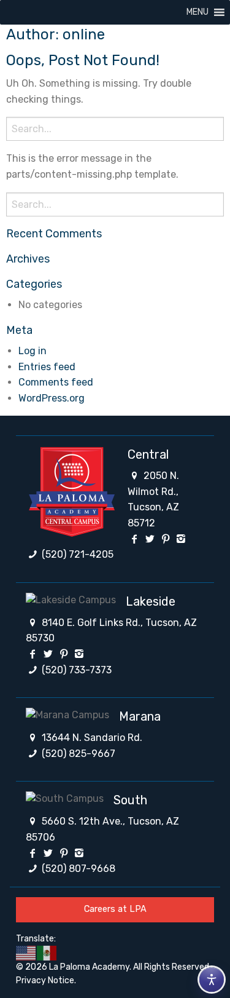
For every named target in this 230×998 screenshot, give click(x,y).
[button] (197, 12)
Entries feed (46, 367)
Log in (32, 351)
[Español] (47, 953)
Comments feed (55, 382)
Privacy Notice (45, 980)
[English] (26, 953)
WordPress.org (51, 398)
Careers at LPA (115, 909)
